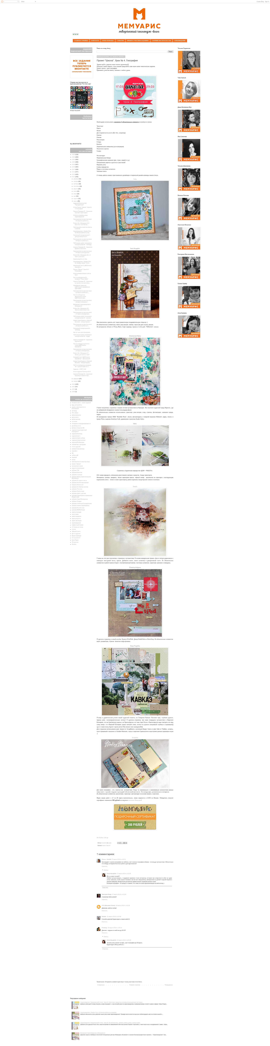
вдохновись (75, 417)
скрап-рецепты (76, 518)
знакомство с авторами (79, 444)
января (76, 381)
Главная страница (81, 40)
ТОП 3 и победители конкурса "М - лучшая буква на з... (82, 365)
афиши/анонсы (76, 415)
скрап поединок (76, 516)
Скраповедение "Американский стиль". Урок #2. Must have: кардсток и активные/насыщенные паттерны (111, 1002)
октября (76, 184)
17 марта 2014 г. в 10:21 (119, 859)
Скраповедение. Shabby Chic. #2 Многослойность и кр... (82, 231)
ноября (76, 181)
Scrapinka (135, 737)
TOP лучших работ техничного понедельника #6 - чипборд (82, 243)
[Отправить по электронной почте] (118, 843)
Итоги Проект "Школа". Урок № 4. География (82, 208)
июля (75, 191)
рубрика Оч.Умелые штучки (80, 487)
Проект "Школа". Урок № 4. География (81, 270)
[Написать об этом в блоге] (120, 843)
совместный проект (77, 525)
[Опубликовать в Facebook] (124, 843)
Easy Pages (75, 540)
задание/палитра (77, 433)
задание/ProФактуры (78, 442)
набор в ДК (75, 455)
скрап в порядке (76, 512)
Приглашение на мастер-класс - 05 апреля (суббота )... (82, 219)
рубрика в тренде (77, 474)
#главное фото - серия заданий (81, 402)
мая (75, 196)
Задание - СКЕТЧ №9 (79, 369)
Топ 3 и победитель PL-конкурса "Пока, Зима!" (80, 278)
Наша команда (108, 40)
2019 (73, 164)
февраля (76, 378)
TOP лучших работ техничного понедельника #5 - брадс (82, 335)
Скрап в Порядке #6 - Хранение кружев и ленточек (82, 247)
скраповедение (76, 523)
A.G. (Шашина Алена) (108, 905)
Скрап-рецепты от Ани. (80, 259)
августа (76, 189)
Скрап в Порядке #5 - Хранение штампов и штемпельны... (82, 282)
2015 (73, 174)
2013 (73, 384)
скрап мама (75, 514)
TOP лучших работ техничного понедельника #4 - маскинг (82, 317)
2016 (73, 172)
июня (75, 194)
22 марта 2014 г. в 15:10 (115, 927)
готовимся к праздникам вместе (81, 423)
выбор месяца (76, 419)
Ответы (106, 870)
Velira (134, 423)
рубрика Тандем (76, 501)
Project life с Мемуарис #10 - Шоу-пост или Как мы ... (81, 223)
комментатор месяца (78, 449)
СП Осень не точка (77, 527)
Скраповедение (180, 40)
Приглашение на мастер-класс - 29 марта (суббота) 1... (82, 239)
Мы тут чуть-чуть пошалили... (82, 332)
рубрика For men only (78, 508)
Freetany (104, 927)
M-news (74, 544)
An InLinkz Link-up (102, 837)
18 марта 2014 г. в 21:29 (123, 905)
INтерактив (75, 542)
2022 (73, 157)
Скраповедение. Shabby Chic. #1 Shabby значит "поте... (82, 262)
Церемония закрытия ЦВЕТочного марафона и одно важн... (81, 287)
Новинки (74, 457)
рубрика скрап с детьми (79, 493)
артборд (74, 411)
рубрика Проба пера (78, 491)
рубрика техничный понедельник (82, 503)
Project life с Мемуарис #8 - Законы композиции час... (81, 309)
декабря (76, 179)
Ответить (104, 866)
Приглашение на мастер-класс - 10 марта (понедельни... (82, 350)
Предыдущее (169, 985)
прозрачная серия (77, 466)
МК (73, 453)
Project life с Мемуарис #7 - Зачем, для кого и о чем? (81, 353)
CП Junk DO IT (76, 538)
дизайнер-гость (76, 426)
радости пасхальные (78, 468)
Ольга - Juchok (106, 859)
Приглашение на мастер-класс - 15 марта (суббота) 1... (82, 325)
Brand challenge (76, 536)
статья (74, 529)
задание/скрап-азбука (78, 438)
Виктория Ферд (106, 894)
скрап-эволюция (76, 520)
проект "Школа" (106, 845)
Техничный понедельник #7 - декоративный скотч (81, 235)
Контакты (95, 40)
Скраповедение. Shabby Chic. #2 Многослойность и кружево (98, 1012)
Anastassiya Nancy (135, 336)
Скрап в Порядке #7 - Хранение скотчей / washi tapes (82, 212)
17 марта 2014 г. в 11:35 (124, 873)
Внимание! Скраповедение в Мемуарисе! (81, 305)
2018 (73, 167)
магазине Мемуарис (135, 800)
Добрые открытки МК (78, 428)
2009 (73, 391)
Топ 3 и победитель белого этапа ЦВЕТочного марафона (81, 345)
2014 (73, 177)
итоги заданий (76, 446)
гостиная (74, 421)
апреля (76, 198)
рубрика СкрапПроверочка (80, 499)
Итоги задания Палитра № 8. (82, 371)
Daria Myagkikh (111, 873)
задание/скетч (76, 436)
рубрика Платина (77, 489)
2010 (73, 389)
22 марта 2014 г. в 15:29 (124, 940)
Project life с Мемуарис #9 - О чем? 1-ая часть (81, 255)
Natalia (135, 486)
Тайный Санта (76, 531)
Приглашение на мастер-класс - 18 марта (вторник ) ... (82, 301)
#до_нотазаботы (77, 405)
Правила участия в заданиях (138, 40)
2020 (73, 162)
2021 (73, 159)
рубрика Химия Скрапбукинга (80, 505)
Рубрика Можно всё (77, 485)
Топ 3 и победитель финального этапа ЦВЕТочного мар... (79, 296)
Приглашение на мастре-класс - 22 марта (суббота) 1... (82, 291)
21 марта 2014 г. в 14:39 (114, 916)
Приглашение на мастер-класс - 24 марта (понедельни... (82, 251)
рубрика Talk (75, 470)
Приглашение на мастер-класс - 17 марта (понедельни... (82, 313)
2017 (73, 169)
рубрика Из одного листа (79, 480)
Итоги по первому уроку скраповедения (80, 216)
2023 (73, 154)
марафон (74, 451)
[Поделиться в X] (122, 843)
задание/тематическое (78, 440)
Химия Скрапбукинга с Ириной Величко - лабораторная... (82, 321)
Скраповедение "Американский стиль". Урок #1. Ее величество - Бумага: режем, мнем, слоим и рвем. (110, 1023)
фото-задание (76, 533)
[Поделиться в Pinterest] (126, 843)
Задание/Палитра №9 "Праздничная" (79, 204)
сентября (77, 186)
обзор (73, 459)
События (120, 40)
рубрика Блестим (77, 472)
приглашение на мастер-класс (81, 461)
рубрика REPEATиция (78, 510)
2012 (73, 386)
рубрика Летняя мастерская (80, 482)
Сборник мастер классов (161, 40)
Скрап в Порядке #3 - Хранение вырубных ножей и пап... (82, 374)
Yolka (135, 179)
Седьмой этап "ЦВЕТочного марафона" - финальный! (81, 357)
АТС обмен (75, 413)
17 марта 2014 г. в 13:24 (119, 894)
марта (76, 201)
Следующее (101, 985)
